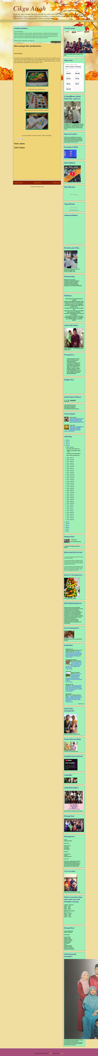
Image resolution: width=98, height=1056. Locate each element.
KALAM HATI (69, 693)
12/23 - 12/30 (70, 517)
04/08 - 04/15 (70, 476)
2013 (67, 522)
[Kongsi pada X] (20, 139)
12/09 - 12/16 (70, 514)
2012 (67, 445)
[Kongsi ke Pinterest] (23, 139)
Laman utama (37, 182)
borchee (50, 1053)
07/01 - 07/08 (70, 488)
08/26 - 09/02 (70, 503)
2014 (67, 523)
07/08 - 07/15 (70, 490)
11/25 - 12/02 (70, 510)
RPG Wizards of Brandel (76, 660)
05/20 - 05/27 (70, 486)
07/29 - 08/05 (70, 496)
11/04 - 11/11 (69, 505)
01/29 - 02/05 (70, 461)
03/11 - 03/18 (70, 468)
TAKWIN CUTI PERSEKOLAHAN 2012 (73, 451)
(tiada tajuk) (72, 425)
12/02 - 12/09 (70, 512)
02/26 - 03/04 (70, 465)
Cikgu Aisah (29, 7)
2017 (67, 529)
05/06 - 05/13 (70, 483)
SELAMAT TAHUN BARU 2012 (73, 448)
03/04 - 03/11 (70, 466)
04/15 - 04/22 (70, 477)
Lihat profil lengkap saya (75, 541)
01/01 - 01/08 (70, 447)
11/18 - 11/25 (69, 508)
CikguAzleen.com (69, 649)
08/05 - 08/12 (70, 497)
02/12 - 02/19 (70, 463)
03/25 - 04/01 (70, 472)
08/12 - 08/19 (70, 499)
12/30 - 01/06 (70, 519)
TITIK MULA (68, 685)
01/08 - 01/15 (70, 457)
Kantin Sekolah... (73, 417)
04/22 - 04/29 (70, 479)
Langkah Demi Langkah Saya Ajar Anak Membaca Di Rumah (74, 651)
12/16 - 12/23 (69, 516)
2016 (67, 527)
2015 (67, 525)
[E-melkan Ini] (18, 139)
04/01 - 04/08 (70, 474)
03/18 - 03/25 (70, 470)
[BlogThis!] (19, 139)
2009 (67, 440)
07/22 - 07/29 (70, 494)
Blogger (61, 1053)
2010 (67, 442)
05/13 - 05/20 (70, 485)
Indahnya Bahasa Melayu (71, 659)
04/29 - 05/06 (70, 481)
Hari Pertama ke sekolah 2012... (73, 455)
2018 (67, 531)
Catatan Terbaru (18, 182)
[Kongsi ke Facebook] (21, 139)
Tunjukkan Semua (81, 703)
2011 (67, 443)
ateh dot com (68, 671)
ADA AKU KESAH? (69, 684)
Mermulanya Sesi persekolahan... (73, 453)
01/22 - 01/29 (70, 459)
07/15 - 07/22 (70, 492)
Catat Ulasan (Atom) (39, 186)
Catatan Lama (56, 182)
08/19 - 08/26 (70, 501)
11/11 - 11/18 (69, 507)
